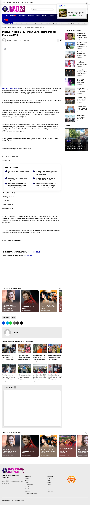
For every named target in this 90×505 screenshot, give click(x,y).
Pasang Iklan (50, 476)
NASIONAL (6, 317)
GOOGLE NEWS (34, 252)
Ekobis (52, 15)
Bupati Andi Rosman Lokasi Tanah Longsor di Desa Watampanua (17, 179)
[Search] (51, 9)
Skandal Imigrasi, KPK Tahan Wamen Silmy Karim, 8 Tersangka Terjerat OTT (39, 357)
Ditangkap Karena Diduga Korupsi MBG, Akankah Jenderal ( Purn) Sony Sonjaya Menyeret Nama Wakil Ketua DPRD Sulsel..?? (24, 357)
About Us (9, 2)
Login (31, 2)
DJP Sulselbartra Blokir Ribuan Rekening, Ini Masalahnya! (24, 377)
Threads (49, 482)
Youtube (49, 486)
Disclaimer (27, 491)
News (13, 15)
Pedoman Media (29, 484)
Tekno (58, 15)
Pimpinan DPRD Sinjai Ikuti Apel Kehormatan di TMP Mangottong (82, 99)
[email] (17, 323)
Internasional (22, 15)
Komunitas (49, 484)
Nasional (31, 15)
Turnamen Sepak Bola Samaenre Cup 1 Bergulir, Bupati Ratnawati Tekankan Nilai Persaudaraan (46, 172)
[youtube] (81, 2)
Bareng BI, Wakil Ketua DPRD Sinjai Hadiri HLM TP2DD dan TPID (45, 179)
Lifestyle (72, 15)
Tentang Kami (28, 476)
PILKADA (69, 140)
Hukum (64, 15)
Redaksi (27, 478)
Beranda (4, 27)
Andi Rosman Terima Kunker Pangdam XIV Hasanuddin (18, 172)
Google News (50, 491)
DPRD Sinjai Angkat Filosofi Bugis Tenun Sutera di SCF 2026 (82, 81)
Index (22, 2)
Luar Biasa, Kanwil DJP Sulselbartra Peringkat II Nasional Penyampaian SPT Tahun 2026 (39, 377)
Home (3, 2)
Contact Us (16, 2)
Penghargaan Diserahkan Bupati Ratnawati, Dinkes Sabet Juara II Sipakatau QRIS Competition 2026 (17, 185)
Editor (26, 2)
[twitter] (76, 2)
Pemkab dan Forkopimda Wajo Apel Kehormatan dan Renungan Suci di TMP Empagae (82, 71)
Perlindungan (28, 489)
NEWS (9, 27)
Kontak (27, 480)
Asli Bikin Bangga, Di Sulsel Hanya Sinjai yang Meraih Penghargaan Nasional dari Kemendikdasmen (55, 357)
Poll (5, 20)
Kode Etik (27, 486)
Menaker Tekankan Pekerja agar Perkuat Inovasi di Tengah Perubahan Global (8, 377)
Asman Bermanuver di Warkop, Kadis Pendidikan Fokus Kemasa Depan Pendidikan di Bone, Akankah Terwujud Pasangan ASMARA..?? (76, 146)
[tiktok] (84, 2)
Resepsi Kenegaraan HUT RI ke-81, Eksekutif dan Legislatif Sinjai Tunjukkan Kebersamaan (82, 53)
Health (80, 15)
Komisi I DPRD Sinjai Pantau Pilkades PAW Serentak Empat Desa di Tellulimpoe (81, 117)
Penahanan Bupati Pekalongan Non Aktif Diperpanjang (54, 377)
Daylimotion (50, 489)
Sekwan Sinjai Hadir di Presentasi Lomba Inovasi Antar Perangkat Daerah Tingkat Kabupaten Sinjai (82, 90)
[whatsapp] (10, 323)
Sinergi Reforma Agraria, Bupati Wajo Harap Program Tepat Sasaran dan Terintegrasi (44, 23)
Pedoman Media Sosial (31, 493)
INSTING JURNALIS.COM (18, 500)
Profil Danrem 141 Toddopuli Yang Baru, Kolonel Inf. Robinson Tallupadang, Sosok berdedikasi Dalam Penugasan (82, 44)
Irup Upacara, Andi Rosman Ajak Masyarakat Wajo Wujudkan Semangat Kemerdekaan (82, 62)
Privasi (26, 482)
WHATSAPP (28, 256)
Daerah (38, 15)
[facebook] (73, 2)
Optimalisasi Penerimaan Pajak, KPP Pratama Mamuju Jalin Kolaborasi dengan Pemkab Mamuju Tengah (46, 185)
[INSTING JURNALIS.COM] (13, 11)
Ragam (44, 15)
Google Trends (50, 478)
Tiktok (48, 480)
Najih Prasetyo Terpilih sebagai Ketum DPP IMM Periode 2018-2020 (82, 35)
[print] (14, 323)
